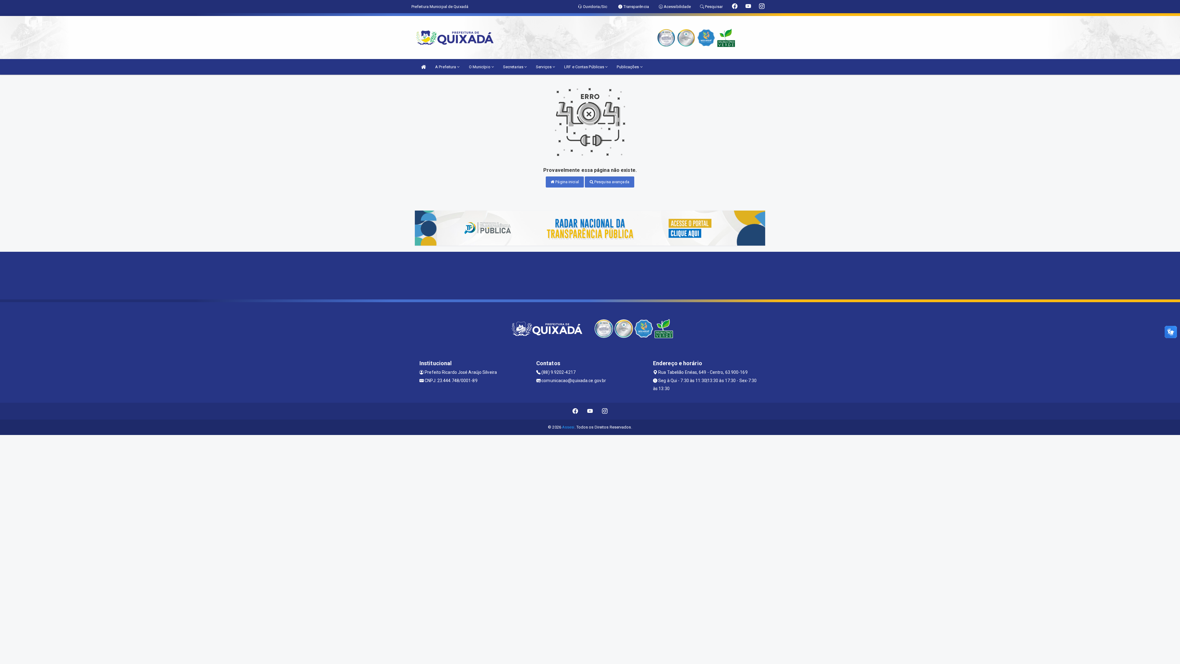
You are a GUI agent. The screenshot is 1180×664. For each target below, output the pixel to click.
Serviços (544, 67)
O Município (480, 67)
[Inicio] (423, 67)
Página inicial (566, 182)
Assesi (568, 427)
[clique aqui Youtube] (590, 411)
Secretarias (513, 67)
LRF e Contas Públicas (584, 67)
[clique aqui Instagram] (605, 411)
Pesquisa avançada (611, 182)
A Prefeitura (446, 67)
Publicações (628, 67)
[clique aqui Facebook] (575, 411)
